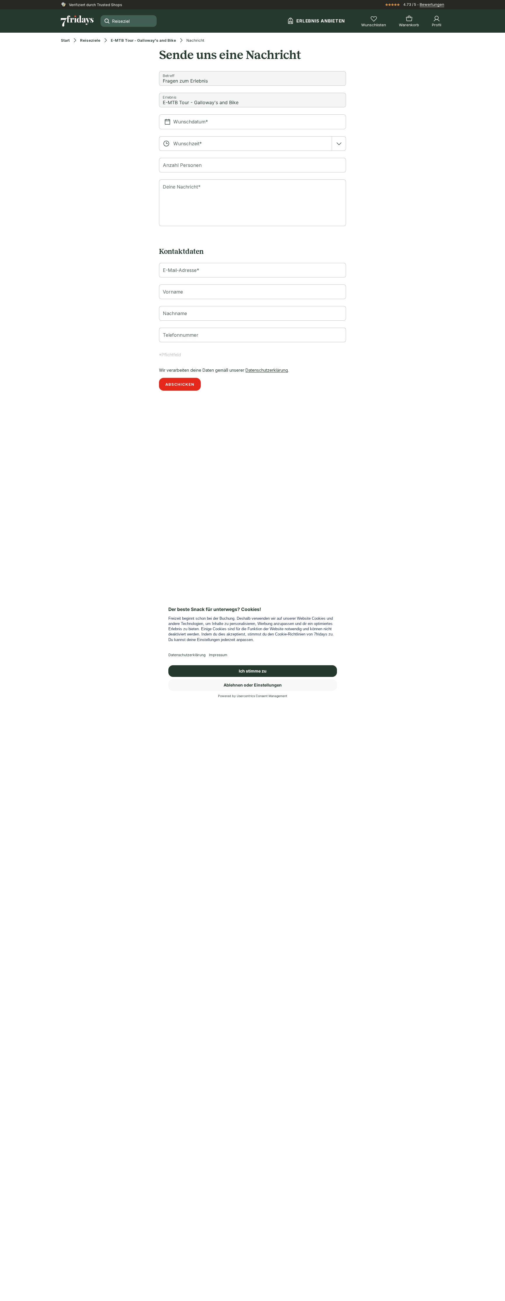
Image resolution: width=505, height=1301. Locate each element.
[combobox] (252, 144)
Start (65, 40)
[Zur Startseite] (77, 21)
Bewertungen (432, 4)
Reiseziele (90, 40)
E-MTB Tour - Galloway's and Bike (143, 40)
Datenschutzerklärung (266, 370)
